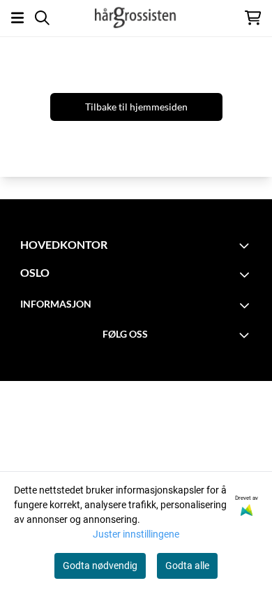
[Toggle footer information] (246, 245)
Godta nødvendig (100, 565)
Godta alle (187, 565)
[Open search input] (42, 17)
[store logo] (136, 17)
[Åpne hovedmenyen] (17, 18)
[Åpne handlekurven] (252, 18)
